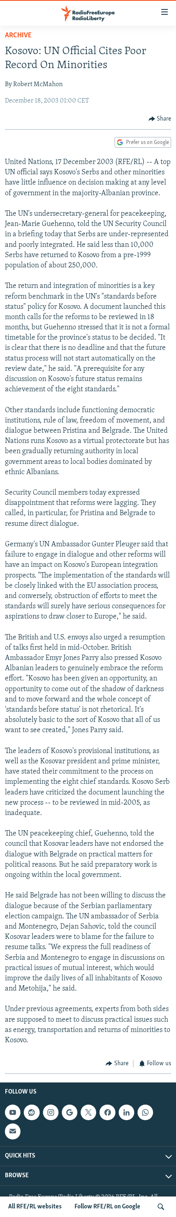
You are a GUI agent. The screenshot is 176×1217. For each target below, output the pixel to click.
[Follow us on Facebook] (107, 1112)
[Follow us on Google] (69, 1112)
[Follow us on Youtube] (12, 1112)
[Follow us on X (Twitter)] (88, 1112)
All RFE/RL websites (35, 1206)
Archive (18, 35)
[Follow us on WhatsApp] (145, 1112)
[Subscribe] (12, 1131)
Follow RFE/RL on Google (107, 1206)
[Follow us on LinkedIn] (126, 1112)
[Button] (160, 119)
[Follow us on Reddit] (31, 1112)
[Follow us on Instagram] (51, 1112)
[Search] (161, 1206)
